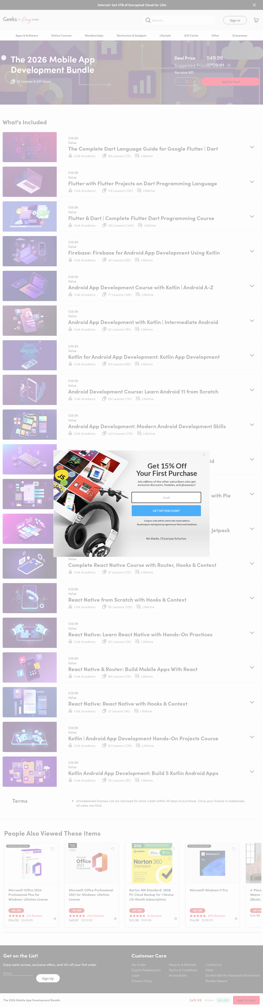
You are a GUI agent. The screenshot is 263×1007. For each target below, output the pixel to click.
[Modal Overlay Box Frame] (131, 503)
